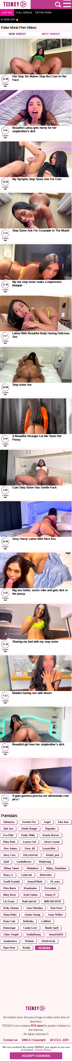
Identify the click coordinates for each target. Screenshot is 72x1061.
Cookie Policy (43, 1049)
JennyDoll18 (56, 934)
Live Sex (7, 12)
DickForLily (48, 941)
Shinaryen (8, 821)
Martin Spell (51, 927)
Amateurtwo (10, 941)
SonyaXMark (34, 881)
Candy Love (30, 927)
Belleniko (28, 921)
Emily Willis (28, 835)
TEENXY (15, 4)
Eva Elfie (8, 835)
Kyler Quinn (30, 894)
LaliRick (46, 921)
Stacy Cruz (9, 855)
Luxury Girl (29, 841)
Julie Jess (8, 828)
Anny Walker (55, 914)
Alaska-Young (32, 914)
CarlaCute (26, 874)
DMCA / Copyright (34, 1040)
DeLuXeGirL (30, 855)
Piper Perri (9, 947)
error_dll (30, 848)
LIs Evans (8, 901)
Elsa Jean (63, 821)
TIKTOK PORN (43, 12)
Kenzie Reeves (50, 835)
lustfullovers (24, 861)
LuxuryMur (48, 848)
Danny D (50, 894)
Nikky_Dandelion (56, 868)
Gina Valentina (34, 907)
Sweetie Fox (29, 821)
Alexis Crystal (51, 841)
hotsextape (9, 927)
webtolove (32, 868)
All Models (44, 947)
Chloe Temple (11, 934)
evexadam (50, 888)
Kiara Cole (9, 921)
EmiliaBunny (33, 934)
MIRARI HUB (52, 901)
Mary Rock (9, 894)
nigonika (50, 828)
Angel (47, 821)
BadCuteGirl (29, 901)
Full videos (24, 12)
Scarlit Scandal (11, 881)
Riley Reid (9, 841)
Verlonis (29, 941)
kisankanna (30, 888)
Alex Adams (10, 848)
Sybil (6, 861)
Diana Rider (10, 914)
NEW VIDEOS (17, 34)
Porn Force (56, 907)
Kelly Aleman (11, 907)
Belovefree (46, 874)
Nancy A (8, 874)
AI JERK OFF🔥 (10, 19)
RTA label (37, 1025)
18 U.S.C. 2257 (59, 1040)
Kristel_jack (52, 855)
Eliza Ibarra (9, 888)
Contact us (10, 1040)
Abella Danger (29, 828)
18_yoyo (55, 881)
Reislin (26, 947)
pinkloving (45, 861)
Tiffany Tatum (11, 868)
